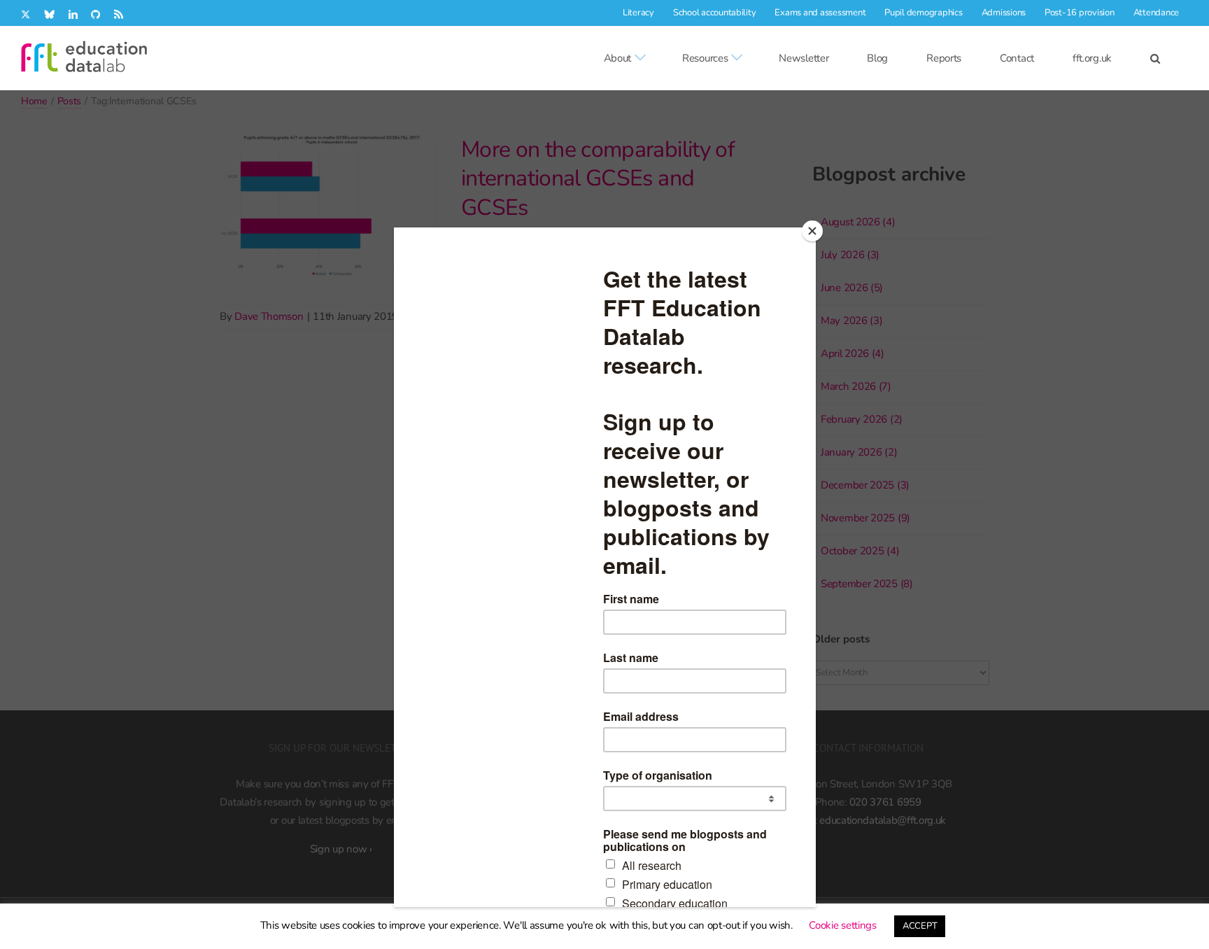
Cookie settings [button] (843, 925)
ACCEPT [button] (920, 926)
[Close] (812, 230)
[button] (1155, 58)
